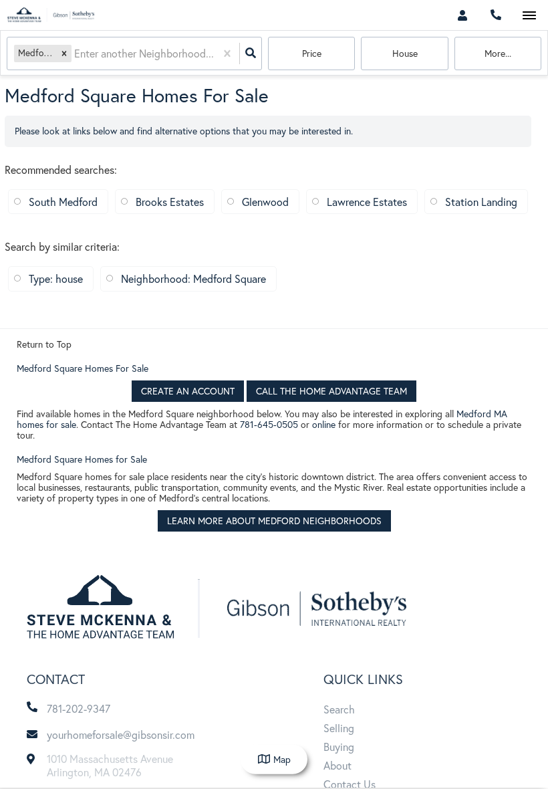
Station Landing (481, 202)
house (405, 53)
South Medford (63, 202)
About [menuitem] (337, 765)
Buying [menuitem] (338, 747)
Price (311, 53)
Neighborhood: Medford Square (193, 278)
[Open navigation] (529, 16)
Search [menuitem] (339, 709)
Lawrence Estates (367, 202)
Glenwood (265, 202)
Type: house (56, 278)
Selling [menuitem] (338, 728)
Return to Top (44, 344)
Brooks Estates (170, 202)
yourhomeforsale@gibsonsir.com (120, 734)
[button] (64, 53)
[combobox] (75, 54)
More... (498, 53)
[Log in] (462, 15)
